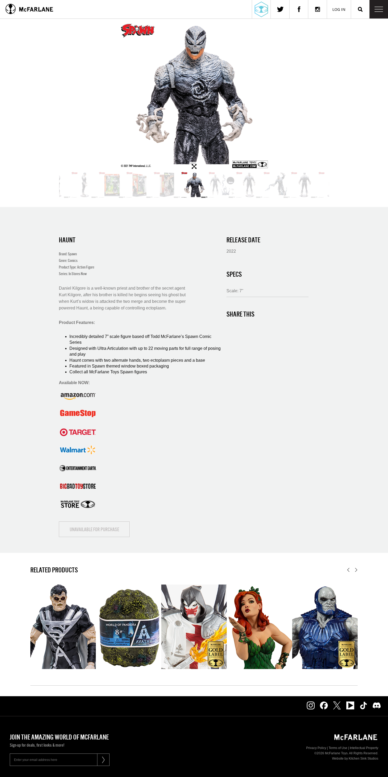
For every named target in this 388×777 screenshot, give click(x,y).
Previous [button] (348, 570)
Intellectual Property (364, 748)
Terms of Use (338, 748)
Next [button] (356, 570)
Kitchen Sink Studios (363, 758)
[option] (194, 95)
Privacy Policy (316, 748)
